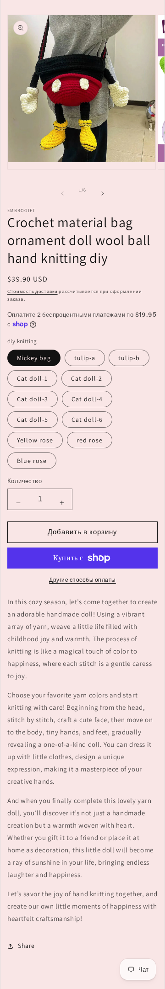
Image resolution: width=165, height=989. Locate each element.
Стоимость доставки (32, 291)
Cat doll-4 (87, 399)
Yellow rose (35, 440)
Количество (24, 481)
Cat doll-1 (32, 378)
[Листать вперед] (103, 193)
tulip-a (84, 358)
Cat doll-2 (86, 378)
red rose (90, 440)
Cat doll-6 (87, 419)
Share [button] (26, 945)
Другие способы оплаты (82, 579)
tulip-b (129, 358)
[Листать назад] (62, 193)
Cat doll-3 (32, 399)
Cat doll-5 (32, 419)
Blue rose (32, 461)
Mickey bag (34, 358)
